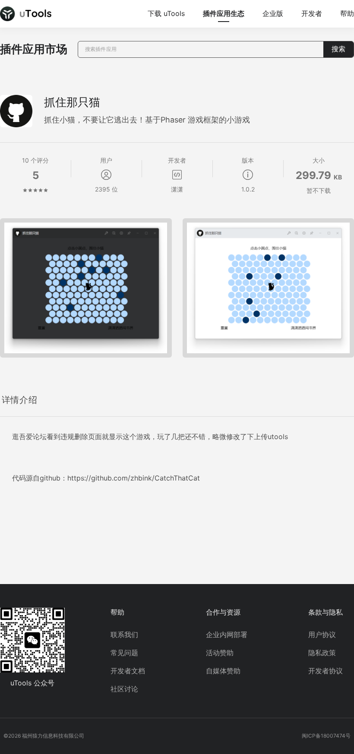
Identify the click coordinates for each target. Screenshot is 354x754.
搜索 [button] (338, 49)
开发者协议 (325, 670)
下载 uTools (166, 13)
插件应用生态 (223, 13)
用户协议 (322, 634)
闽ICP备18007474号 (326, 735)
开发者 (311, 13)
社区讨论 (124, 689)
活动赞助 (220, 652)
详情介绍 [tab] (19, 400)
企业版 (272, 13)
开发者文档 (128, 670)
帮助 (347, 13)
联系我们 (124, 634)
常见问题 (124, 652)
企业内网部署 (226, 634)
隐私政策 (322, 652)
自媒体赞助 (223, 670)
